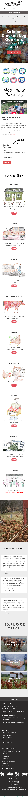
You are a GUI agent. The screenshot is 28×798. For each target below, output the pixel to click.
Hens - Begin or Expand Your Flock (11, 751)
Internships (5, 759)
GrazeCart (22, 797)
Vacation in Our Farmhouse (9, 761)
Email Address (7, 157)
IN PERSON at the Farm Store (9, 706)
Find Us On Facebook (7, 766)
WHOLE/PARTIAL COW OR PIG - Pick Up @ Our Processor (13, 719)
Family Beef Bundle (7, 735)
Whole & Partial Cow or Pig (9, 733)
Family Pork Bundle (7, 740)
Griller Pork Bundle (7, 743)
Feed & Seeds (5, 756)
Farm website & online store (9, 797)
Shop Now (14, 52)
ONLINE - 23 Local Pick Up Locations (11, 709)
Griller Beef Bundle (7, 738)
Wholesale (5, 754)
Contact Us (5, 764)
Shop (5, 10)
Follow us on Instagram (8, 769)
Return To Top (14, 700)
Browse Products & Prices (8, 716)
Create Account (16, 12)
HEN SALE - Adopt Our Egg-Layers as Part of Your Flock (13, 723)
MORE (14, 213)
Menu (23, 10)
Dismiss (14, 21)
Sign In (14, 10)
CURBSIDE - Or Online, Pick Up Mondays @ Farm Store (13, 712)
